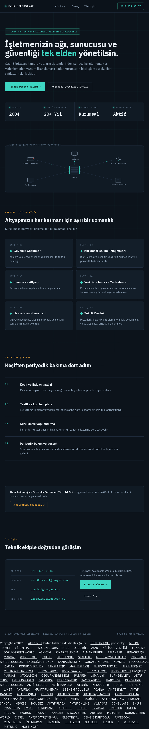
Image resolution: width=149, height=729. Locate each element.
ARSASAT (96, 713)
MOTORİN (113, 713)
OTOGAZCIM (65, 657)
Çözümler (61, 6)
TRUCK (131, 708)
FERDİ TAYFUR (67, 680)
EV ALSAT (98, 708)
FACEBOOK (122, 717)
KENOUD (47, 694)
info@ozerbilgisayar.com (49, 580)
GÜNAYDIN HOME (97, 662)
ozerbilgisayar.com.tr (48, 598)
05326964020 (72, 671)
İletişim (90, 6)
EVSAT (28, 708)
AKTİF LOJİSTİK (68, 694)
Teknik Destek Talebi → (25, 86)
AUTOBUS (65, 708)
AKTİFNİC (23, 689)
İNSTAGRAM (34, 722)
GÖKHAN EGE (100, 643)
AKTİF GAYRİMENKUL (43, 717)
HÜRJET (119, 685)
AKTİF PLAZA (56, 703)
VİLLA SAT (100, 703)
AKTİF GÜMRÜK (40, 699)
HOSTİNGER (30, 726)
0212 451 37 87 (130, 6)
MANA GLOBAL (139, 662)
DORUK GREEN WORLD (19, 652)
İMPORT (60, 699)
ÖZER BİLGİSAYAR (86, 648)
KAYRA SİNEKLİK (69, 662)
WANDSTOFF (28, 657)
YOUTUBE (91, 722)
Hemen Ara (90, 596)
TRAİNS (82, 708)
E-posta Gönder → (95, 584)
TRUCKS (9, 713)
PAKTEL (47, 657)
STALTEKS (85, 657)
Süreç (75, 6)
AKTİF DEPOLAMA (127, 694)
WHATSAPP (131, 722)
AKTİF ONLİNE (79, 703)
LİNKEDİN (53, 722)
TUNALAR (138, 648)
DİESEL (19, 717)
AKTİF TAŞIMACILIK (96, 694)
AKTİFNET (35, 643)
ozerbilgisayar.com (45, 589)
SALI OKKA (46, 680)
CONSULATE (120, 703)
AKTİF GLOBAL (37, 685)
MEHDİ (75, 699)
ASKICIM (45, 652)
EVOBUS (25, 713)
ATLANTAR (115, 652)
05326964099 (48, 671)
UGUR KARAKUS (23, 680)
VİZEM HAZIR (24, 648)
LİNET (8, 689)
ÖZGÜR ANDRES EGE (55, 675)
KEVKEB (119, 662)
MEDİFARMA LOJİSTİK (111, 657)
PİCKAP (40, 713)
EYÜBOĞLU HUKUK (40, 662)
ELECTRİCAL (70, 717)
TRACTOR (115, 708)
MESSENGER (12, 722)
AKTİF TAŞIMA (26, 694)
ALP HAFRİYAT (132, 666)
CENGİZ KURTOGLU (97, 717)
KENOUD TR (100, 685)
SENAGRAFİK (135, 652)
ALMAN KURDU (93, 652)
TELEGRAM (72, 722)
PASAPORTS (12, 708)
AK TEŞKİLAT (117, 689)
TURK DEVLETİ (120, 675)
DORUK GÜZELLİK (31, 666)
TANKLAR (56, 713)
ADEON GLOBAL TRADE (53, 648)
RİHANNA (135, 685)
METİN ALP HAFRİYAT (18, 671)
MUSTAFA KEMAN (47, 689)
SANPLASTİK (56, 666)
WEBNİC (82, 685)
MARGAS (9, 657)
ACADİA (99, 689)
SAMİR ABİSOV (91, 680)
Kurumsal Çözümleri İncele (70, 86)
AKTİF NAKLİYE (14, 699)
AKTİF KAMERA (61, 685)
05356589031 (121, 671)
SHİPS (137, 703)
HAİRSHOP (113, 680)
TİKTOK (108, 722)
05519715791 (97, 671)
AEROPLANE (46, 708)
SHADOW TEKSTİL (106, 666)
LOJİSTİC (91, 699)
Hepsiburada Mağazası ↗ (29, 504)
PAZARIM (80, 675)
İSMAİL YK (98, 675)
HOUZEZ (37, 703)
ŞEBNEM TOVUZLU (76, 689)
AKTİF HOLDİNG (113, 699)
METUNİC (10, 726)
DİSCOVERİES (76, 713)
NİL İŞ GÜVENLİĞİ (114, 648)
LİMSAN (9, 666)
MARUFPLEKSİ (79, 666)
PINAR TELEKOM (66, 652)
